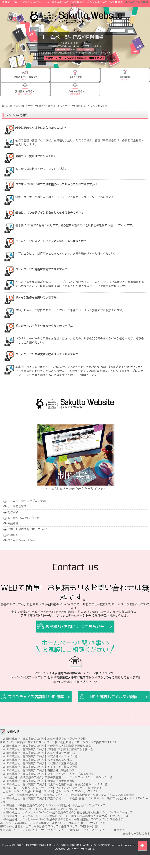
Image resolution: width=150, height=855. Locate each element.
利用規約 (12, 534)
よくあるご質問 (17, 506)
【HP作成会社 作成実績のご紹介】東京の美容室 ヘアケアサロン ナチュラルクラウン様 (56, 777)
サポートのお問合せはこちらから (27, 529)
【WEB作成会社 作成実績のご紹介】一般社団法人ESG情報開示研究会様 (45, 745)
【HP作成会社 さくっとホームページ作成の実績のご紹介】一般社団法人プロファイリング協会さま (61, 819)
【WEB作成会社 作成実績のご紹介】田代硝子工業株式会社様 (39, 763)
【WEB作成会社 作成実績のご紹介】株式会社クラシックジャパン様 (43, 738)
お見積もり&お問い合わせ (23, 517)
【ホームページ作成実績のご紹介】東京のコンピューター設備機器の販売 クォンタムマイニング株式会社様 (67, 794)
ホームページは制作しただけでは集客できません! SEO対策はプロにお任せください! (52, 823)
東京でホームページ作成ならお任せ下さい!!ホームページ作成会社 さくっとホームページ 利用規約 (62, 830)
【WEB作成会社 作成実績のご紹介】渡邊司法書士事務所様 (37, 780)
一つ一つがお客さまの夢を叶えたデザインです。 (75, 489)
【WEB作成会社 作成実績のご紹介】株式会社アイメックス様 (39, 756)
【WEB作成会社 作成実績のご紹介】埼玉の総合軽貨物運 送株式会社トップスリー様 (54, 784)
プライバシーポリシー (21, 540)
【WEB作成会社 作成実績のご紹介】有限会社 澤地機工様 (37, 770)
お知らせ (12, 523)
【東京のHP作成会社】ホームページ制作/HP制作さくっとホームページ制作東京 (67, 845)
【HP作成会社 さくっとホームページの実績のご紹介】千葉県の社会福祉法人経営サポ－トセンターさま (64, 816)
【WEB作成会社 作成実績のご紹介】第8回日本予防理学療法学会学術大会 (46, 749)
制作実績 (12, 512)
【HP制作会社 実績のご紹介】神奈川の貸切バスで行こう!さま (39, 809)
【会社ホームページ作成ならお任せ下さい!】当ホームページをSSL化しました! (48, 791)
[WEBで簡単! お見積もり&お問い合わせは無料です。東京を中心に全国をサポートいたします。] (36, 696)
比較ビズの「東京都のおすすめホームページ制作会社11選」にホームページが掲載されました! (58, 742)
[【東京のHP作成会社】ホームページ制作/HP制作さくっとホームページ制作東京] (76, 21)
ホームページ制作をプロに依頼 (26, 500)
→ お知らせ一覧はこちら (134, 833)
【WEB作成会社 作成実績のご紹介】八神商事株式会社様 (36, 759)
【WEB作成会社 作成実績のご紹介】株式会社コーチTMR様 (37, 752)
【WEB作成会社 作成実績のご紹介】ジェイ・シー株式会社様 (39, 766)
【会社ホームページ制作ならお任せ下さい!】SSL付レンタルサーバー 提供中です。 (52, 787)
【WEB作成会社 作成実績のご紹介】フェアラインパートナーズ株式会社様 (47, 773)
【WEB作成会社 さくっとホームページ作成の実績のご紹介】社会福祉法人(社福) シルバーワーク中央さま (66, 812)
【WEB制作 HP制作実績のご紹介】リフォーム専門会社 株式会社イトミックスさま (52, 805)
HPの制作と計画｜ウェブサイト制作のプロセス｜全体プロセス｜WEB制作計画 (49, 826)
